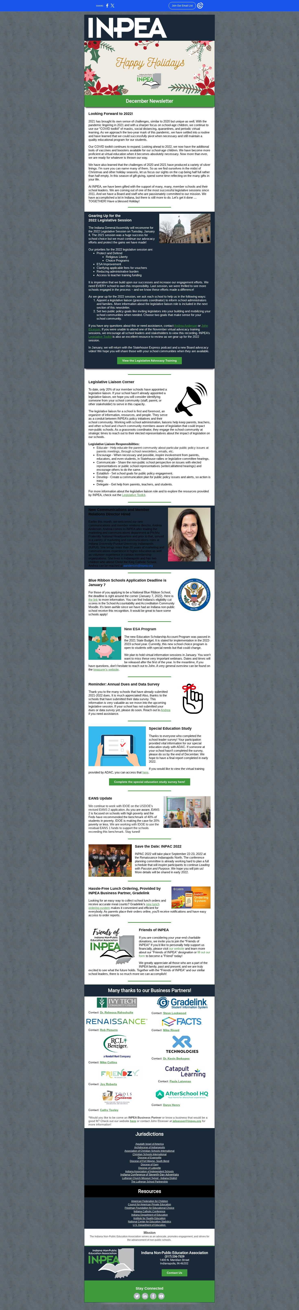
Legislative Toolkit (100, 336)
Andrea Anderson (185, 325)
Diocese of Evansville (150, 1157)
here (145, 772)
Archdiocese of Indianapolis (149, 1147)
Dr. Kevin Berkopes (176, 1058)
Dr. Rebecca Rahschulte (116, 1012)
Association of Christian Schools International (149, 1150)
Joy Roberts (108, 1084)
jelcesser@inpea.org (187, 1121)
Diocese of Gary (149, 1164)
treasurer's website (106, 669)
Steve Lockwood (174, 1013)
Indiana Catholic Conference (149, 1211)
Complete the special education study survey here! (149, 781)
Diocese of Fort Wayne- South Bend (149, 1161)
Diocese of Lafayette (149, 1168)
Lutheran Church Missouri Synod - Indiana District (149, 1178)
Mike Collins (108, 1062)
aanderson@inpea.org (138, 565)
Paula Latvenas (180, 1081)
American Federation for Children (149, 1201)
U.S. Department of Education (149, 1225)
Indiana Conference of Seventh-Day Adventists (149, 1174)
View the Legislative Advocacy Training (149, 360)
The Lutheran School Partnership (149, 1181)
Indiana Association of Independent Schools (149, 1171)
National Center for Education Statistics (149, 1221)
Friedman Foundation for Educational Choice (149, 1208)
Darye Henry (171, 1105)
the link (93, 599)
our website (176, 948)
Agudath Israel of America (149, 1144)
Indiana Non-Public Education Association (174, 1253)
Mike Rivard (171, 1030)
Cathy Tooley (109, 1110)
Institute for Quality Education (149, 1218)
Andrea (165, 710)
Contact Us (174, 1272)
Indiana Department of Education (149, 1214)
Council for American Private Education (149, 1204)
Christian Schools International (150, 1154)
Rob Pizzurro (109, 1030)
